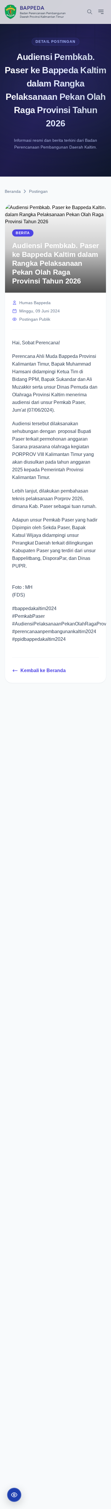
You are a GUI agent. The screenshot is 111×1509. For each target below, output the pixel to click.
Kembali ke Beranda (43, 670)
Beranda (13, 191)
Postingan (38, 191)
